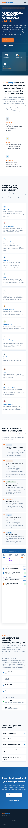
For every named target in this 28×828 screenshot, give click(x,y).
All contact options (14, 795)
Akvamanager (5, 817)
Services (24, 817)
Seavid (11, 817)
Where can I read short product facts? (12, 758)
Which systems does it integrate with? (12, 751)
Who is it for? (7, 739)
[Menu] (25, 2)
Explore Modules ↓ (9, 45)
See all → (25, 566)
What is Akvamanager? (9, 733)
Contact (14, 820)
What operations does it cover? (12, 744)
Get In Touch (7, 40)
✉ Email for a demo (14, 800)
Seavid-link (17, 817)
